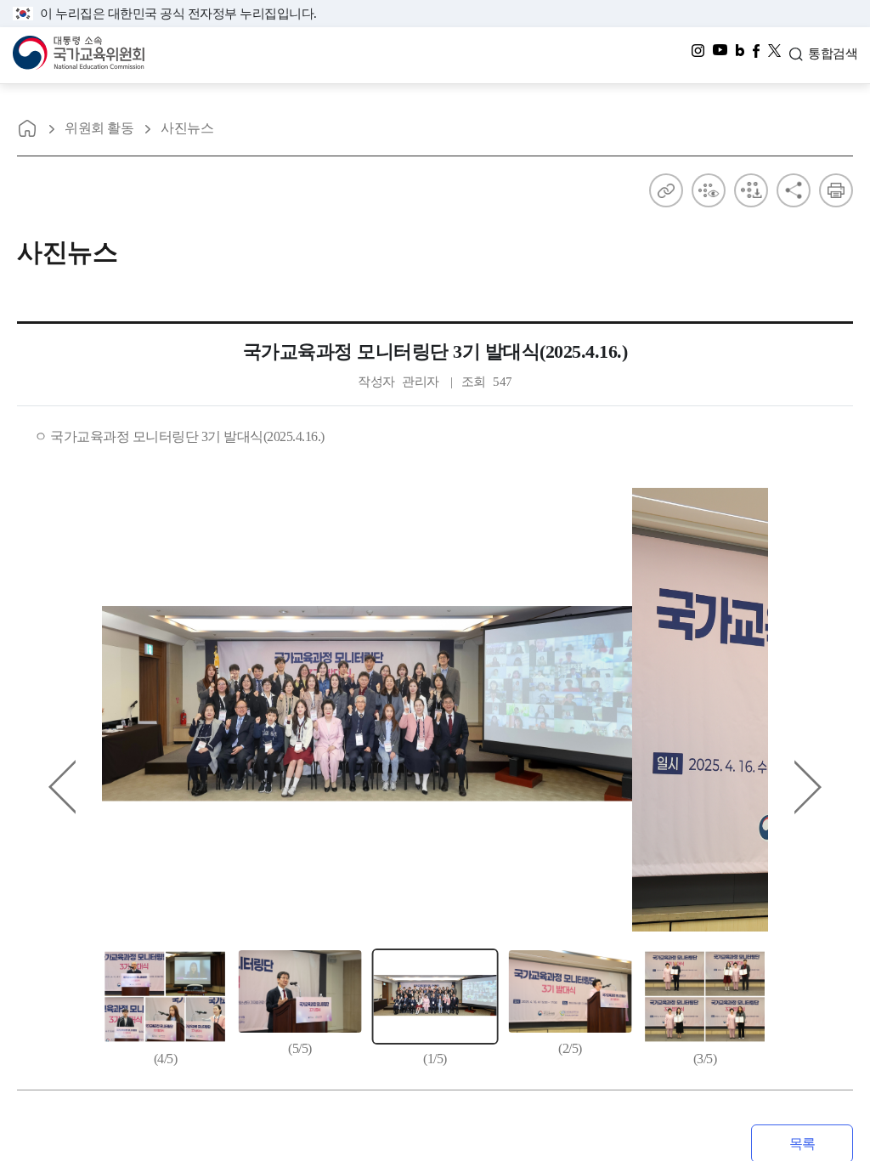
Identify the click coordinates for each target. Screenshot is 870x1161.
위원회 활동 (99, 128)
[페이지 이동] (27, 128)
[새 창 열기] (774, 55)
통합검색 (832, 53)
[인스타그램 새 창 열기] (698, 55)
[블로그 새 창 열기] (740, 55)
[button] (808, 787)
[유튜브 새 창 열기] (720, 55)
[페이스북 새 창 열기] (756, 55)
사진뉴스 (187, 128)
